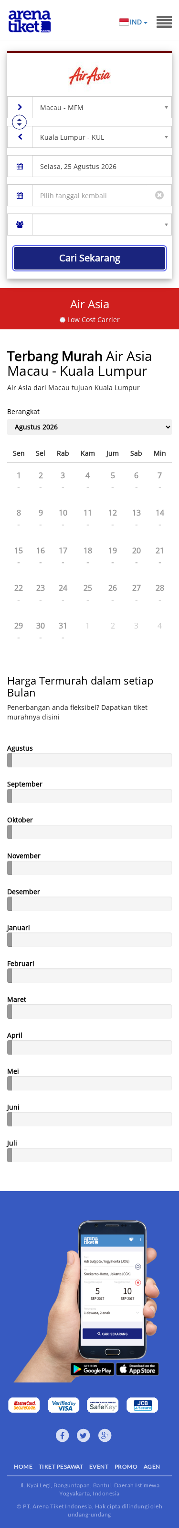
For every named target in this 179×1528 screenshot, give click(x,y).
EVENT (99, 1466)
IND (137, 21)
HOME (23, 1466)
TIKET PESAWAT (61, 1466)
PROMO (126, 1466)
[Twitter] (83, 1435)
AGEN (152, 1466)
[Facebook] (62, 1435)
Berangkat (23, 411)
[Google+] (105, 1435)
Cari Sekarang (89, 257)
